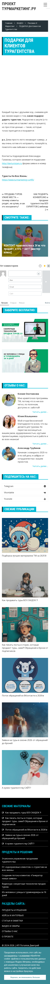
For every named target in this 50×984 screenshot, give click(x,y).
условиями (24, 956)
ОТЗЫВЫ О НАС (10, 931)
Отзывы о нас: (15, 385)
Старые (13, 302)
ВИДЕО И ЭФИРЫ (11, 926)
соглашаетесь (10, 956)
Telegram (8, 486)
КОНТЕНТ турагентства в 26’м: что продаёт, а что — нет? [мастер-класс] (24, 249)
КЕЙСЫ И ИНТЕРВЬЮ (13, 915)
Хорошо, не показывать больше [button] (25, 977)
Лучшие (4, 302)
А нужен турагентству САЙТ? (16, 787)
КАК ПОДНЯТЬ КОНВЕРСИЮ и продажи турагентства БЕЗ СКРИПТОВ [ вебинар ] (37, 202)
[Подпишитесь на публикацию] (40, 265)
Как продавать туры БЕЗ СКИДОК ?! (20, 600)
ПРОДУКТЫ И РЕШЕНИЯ (14, 910)
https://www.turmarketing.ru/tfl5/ (18, 179)
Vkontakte (9, 492)
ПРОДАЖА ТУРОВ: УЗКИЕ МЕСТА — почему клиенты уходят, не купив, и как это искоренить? (13, 200)
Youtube (8, 498)
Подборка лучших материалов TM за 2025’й (24, 555)
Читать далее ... (40, 411)
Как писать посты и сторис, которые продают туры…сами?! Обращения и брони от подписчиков (25, 647)
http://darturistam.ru (12, 163)
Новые (21, 302)
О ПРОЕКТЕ (7, 936)
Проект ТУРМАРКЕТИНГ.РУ (19, 6)
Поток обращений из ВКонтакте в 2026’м (23, 695)
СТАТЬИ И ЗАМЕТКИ (12, 920)
